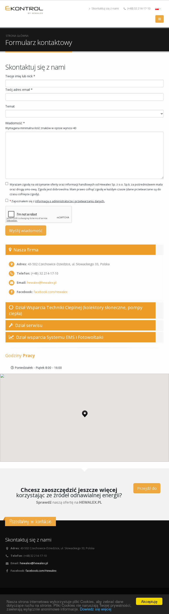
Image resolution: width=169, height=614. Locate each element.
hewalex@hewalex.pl (41, 282)
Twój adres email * (19, 89)
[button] (84, 412)
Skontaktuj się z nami (105, 8)
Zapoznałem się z (57, 201)
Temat (10, 106)
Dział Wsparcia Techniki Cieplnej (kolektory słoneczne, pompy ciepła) (75, 310)
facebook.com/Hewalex (50, 292)
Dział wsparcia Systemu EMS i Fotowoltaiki (59, 337)
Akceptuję (149, 601)
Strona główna (17, 35)
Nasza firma (25, 250)
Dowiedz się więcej (95, 609)
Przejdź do (147, 488)
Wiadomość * (40, 125)
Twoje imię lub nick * (20, 76)
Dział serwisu (28, 325)
